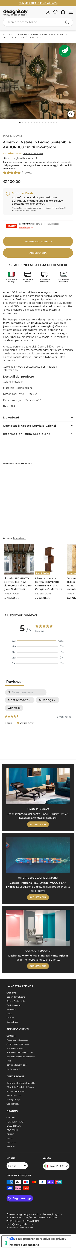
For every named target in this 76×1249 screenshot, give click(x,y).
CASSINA (11, 1117)
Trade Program (14, 1005)
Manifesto (11, 1009)
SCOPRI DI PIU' (38, 824)
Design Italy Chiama (16, 997)
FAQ (9, 1061)
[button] (38, 641)
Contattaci (11, 1036)
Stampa (10, 1017)
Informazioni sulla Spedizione (26, 434)
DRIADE (10, 1134)
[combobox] (38, 22)
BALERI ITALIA (14, 1126)
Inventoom (19, 538)
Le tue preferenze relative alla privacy (40, 1238)
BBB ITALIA (12, 1130)
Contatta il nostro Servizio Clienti (29, 425)
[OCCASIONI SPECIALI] (38, 928)
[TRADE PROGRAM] (38, 786)
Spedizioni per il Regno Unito (20, 1052)
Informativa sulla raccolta (21, 1245)
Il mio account (13, 1069)
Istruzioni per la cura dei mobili (21, 1056)
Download (11, 417)
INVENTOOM (34, 37)
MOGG (10, 1138)
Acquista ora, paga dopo (18, 1044)
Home (6, 34)
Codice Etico (12, 1022)
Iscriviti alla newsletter (17, 1065)
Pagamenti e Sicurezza (17, 1040)
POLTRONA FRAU (15, 1122)
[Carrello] (63, 12)
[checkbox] (14, 708)
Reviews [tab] (14, 681)
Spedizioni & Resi (15, 1048)
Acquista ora (38, 253)
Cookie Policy (13, 1104)
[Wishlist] (55, 12)
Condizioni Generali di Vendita (21, 1083)
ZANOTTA (11, 1142)
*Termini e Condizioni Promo (20, 1087)
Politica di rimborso (15, 1091)
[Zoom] (71, 114)
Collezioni (20, 34)
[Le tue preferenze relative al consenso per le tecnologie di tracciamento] (6, 1242)
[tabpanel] (38, 720)
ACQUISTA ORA (38, 897)
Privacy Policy (13, 1099)
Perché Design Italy (16, 1001)
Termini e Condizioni (33, 153)
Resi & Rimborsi (14, 1095)
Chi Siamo (11, 993)
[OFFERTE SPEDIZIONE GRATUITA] (38, 855)
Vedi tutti (11, 1146)
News (9, 1013)
